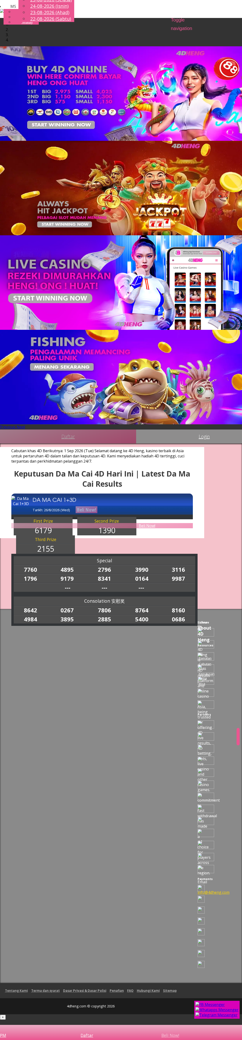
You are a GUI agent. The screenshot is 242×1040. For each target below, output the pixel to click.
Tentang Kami (16, 990)
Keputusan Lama (207, 676)
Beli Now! (147, 525)
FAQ (130, 990)
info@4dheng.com (213, 892)
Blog (202, 684)
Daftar (68, 436)
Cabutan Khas (205, 666)
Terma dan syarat (45, 990)
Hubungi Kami (148, 990)
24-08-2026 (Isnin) (49, 6)
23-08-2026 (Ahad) (49, 12)
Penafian (117, 990)
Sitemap (170, 990)
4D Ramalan (205, 656)
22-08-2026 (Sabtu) (50, 19)
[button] (10, 6)
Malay (27, 22)
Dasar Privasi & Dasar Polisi (84, 990)
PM (3, 1035)
